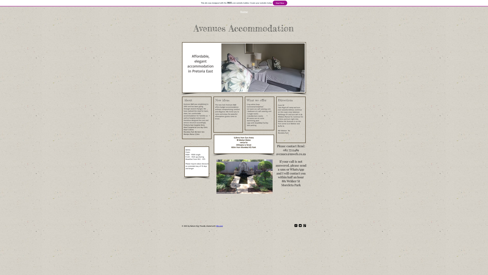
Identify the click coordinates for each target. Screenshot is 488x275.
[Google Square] (304, 225)
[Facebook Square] (295, 225)
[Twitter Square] (300, 225)
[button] (263, 67)
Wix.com (219, 226)
